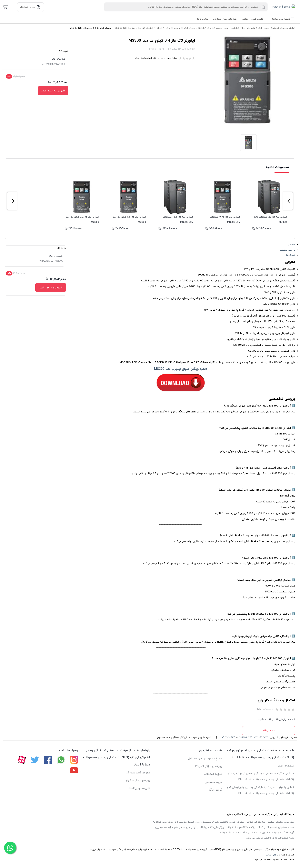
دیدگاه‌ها (290, 255)
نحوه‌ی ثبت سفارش (138, 773)
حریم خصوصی (213, 782)
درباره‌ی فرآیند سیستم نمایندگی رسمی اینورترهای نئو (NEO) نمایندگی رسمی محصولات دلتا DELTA (261, 777)
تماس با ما (202, 19)
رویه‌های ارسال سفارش (225, 19)
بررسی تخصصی (287, 250)
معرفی (291, 244)
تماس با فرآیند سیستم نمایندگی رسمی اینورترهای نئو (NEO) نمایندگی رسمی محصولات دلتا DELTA (260, 790)
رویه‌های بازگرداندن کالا (208, 766)
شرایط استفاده (213, 774)
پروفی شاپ (272, 854)
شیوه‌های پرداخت (139, 788)
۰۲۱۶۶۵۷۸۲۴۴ (244, 737)
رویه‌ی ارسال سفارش (137, 780)
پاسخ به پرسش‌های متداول (205, 759)
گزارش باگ (215, 790)
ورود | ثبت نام (27, 7)
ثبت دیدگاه (268, 730)
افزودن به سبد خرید (53, 91)
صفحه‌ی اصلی (285, 766)
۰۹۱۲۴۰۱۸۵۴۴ (228, 737)
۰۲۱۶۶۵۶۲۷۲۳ (261, 737)
